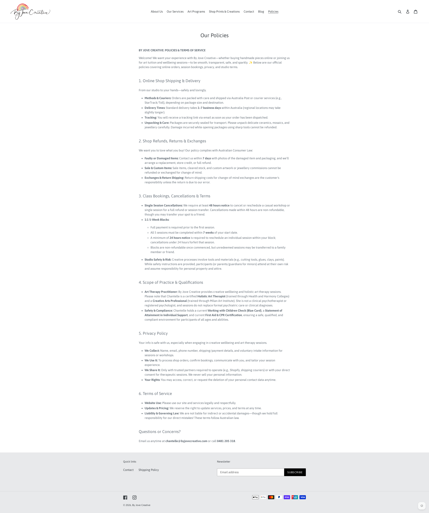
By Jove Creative (141, 505)
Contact (128, 470)
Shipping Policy (149, 470)
